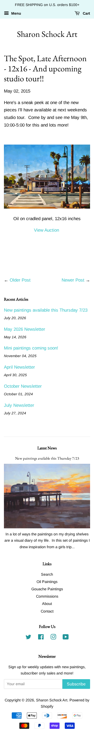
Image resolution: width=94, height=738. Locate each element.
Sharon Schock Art (47, 34)
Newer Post (73, 280)
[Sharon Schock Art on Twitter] (28, 638)
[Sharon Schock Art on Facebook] (41, 638)
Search (47, 574)
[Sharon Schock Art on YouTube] (66, 638)
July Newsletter (19, 405)
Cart (86, 13)
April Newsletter (19, 367)
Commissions (47, 596)
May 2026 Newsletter (24, 329)
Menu (15, 13)
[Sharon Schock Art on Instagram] (53, 638)
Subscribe (76, 684)
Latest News (47, 448)
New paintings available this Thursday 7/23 (45, 310)
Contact (47, 611)
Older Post (20, 280)
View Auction (46, 230)
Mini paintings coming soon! (31, 348)
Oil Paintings (47, 582)
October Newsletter (23, 386)
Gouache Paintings (47, 589)
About (47, 604)
